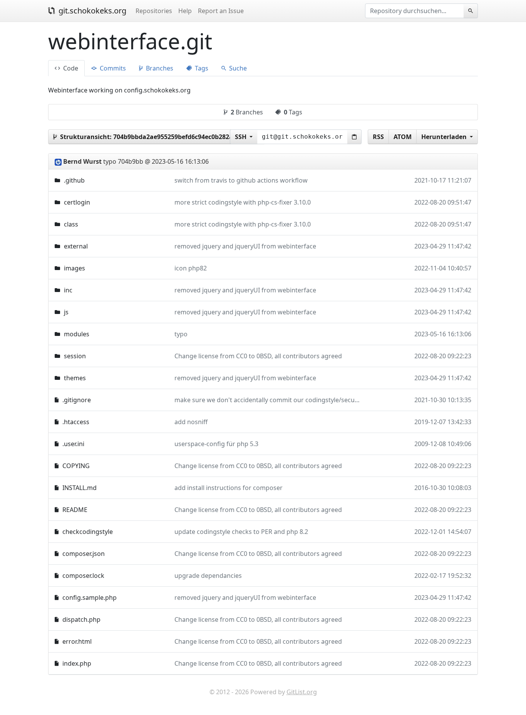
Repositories (154, 11)
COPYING (76, 466)
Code (70, 68)
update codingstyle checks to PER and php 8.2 (241, 531)
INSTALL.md (79, 487)
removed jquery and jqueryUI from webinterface (245, 246)
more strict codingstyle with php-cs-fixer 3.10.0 (242, 202)
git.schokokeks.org (91, 10)
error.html (77, 641)
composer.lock (83, 575)
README (74, 509)
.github (74, 180)
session (75, 356)
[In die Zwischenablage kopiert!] (354, 136)
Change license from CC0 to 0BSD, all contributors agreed (258, 356)
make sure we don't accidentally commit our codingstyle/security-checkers (283, 400)
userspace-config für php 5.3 (216, 444)
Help (185, 11)
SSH (241, 137)
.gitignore (76, 400)
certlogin (77, 202)
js (66, 312)
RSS (378, 137)
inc (68, 290)
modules (76, 334)
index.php (76, 663)
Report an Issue (221, 11)
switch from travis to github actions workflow (241, 180)
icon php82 (190, 268)
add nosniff (191, 422)
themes (75, 378)
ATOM (403, 137)
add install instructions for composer (228, 487)
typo (181, 334)
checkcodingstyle (87, 531)
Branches (158, 68)
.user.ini (73, 444)
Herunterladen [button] (444, 137)
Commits (112, 68)
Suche (237, 68)
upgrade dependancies (208, 575)
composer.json (83, 553)
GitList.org (301, 692)
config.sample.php (89, 597)
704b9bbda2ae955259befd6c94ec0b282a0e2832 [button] (157, 137)
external (76, 246)
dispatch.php (81, 619)
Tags (200, 68)
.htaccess (75, 422)
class (71, 224)
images (74, 268)
